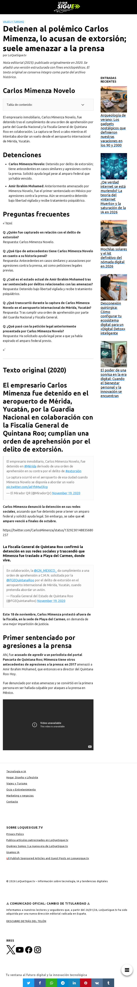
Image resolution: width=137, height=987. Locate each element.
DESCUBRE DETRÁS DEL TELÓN (26, 921)
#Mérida (30, 466)
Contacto (12, 801)
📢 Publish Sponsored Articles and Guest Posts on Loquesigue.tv (47, 858)
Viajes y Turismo (13, 21)
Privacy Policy (15, 834)
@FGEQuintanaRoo (20, 580)
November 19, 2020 (66, 493)
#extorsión (73, 471)
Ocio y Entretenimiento (21, 789)
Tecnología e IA (16, 771)
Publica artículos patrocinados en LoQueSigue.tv (37, 840)
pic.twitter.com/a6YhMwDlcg (27, 487)
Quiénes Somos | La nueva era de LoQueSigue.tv (37, 846)
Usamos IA (12, 852)
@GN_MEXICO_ (45, 570)
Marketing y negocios (20, 795)
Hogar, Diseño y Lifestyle (22, 777)
